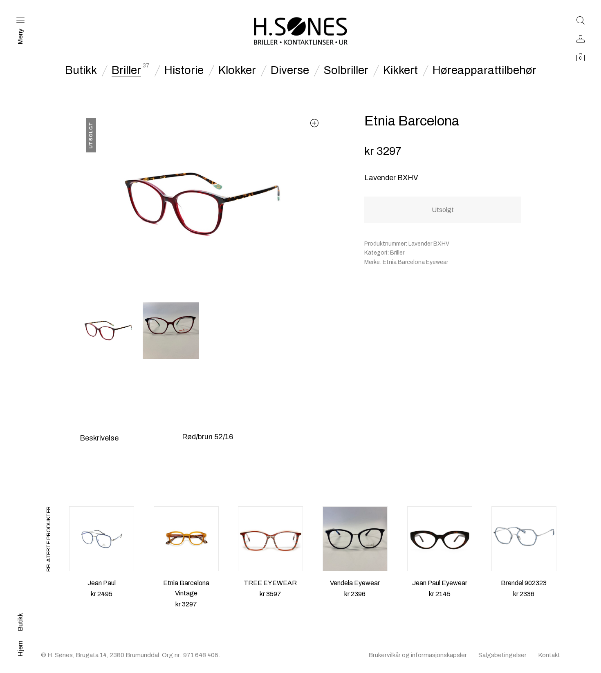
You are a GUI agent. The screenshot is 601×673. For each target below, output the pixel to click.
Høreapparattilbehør (484, 70)
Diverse (290, 70)
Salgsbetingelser (502, 655)
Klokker (237, 70)
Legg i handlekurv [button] (101, 603)
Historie (184, 70)
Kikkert (400, 70)
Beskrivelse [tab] (99, 438)
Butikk (81, 70)
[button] (314, 122)
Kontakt (549, 655)
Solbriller (346, 70)
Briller (126, 70)
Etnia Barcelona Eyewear (415, 262)
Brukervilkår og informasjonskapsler (417, 655)
